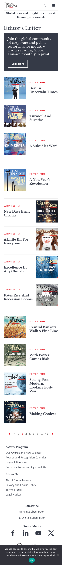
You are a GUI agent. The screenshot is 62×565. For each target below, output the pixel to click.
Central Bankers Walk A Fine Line (43, 329)
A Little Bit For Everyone (16, 241)
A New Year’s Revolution (39, 181)
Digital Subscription (33, 517)
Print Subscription (34, 511)
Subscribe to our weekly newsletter (27, 467)
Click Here (17, 63)
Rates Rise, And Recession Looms (18, 297)
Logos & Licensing (16, 462)
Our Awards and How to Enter (23, 452)
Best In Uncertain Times (43, 90)
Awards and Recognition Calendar (26, 457)
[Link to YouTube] (38, 533)
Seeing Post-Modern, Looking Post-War (41, 385)
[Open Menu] (54, 5)
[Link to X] (51, 533)
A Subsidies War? (43, 146)
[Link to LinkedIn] (25, 533)
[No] (58, 555)
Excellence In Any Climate (15, 269)
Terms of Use (14, 490)
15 (46, 434)
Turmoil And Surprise (40, 118)
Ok (31, 560)
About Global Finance (18, 480)
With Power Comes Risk (39, 357)
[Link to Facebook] (13, 533)
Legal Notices (14, 494)
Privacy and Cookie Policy (21, 485)
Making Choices (42, 414)
